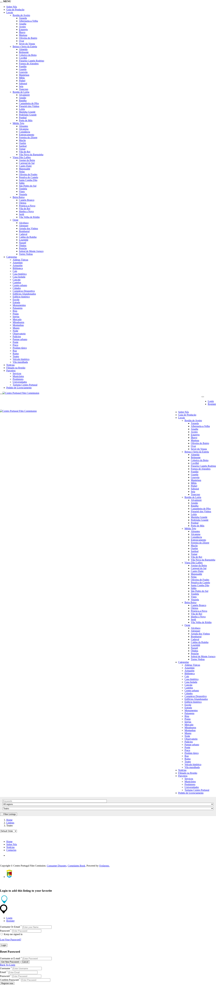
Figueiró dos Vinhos (29, 106)
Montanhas (18, 325)
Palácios (17, 336)
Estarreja (23, 29)
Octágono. (104, 865)
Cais (15, 271)
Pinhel (22, 80)
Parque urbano (20, 339)
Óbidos (22, 245)
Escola (16, 299)
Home (9, 820)
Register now (7, 983)
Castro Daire (25, 166)
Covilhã (23, 58)
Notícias (10, 365)
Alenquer (23, 225)
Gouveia (23, 72)
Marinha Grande (27, 112)
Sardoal (23, 146)
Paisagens (17, 308)
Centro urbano (20, 285)
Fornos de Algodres (29, 63)
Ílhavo (22, 32)
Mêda (22, 77)
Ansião (22, 97)
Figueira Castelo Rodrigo (31, 60)
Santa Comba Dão (28, 180)
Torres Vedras (26, 254)
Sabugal (23, 83)
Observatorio (19, 333)
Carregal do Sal (26, 163)
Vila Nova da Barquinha (31, 154)
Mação (22, 140)
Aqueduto (18, 262)
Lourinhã (23, 239)
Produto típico (20, 347)
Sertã (21, 214)
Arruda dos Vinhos (28, 228)
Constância (24, 131)
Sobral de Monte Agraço (31, 251)
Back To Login (7, 965)
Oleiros (22, 203)
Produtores (18, 379)
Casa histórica (20, 274)
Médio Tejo (18, 123)
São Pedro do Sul (27, 185)
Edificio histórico (21, 296)
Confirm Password (9, 980)
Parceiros (10, 370)
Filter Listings (9, 814)
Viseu (22, 191)
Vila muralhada (20, 362)
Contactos (11, 850)
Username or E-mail (10, 958)
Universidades (20, 382)
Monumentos (19, 305)
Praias (16, 313)
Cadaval (23, 234)
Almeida (23, 49)
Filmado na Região (15, 367)
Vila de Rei (24, 151)
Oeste (15, 220)
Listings (10, 822)
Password (5, 930)
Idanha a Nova (26, 211)
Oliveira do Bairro (28, 38)
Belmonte (24, 52)
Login (211, 401)
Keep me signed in (12, 934)
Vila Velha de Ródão (29, 217)
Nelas (22, 171)
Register (212, 404)
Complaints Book (76, 865)
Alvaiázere (24, 94)
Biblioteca (18, 268)
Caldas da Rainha (28, 237)
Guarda (22, 69)
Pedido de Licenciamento (19, 387)
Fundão (23, 66)
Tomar (22, 149)
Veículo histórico (21, 359)
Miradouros (18, 322)
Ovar (21, 40)
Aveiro (22, 26)
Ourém (22, 143)
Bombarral (24, 231)
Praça (15, 345)
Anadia (22, 23)
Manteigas (24, 75)
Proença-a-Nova (27, 205)
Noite (15, 330)
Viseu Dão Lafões (22, 157)
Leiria (22, 109)
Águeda (23, 18)
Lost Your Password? (10, 939)
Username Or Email (10, 927)
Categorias (11, 257)
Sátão (22, 183)
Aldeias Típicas (20, 259)
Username (5, 968)
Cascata (16, 279)
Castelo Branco (26, 200)
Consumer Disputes (56, 865)
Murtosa (23, 35)
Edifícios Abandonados (24, 293)
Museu (16, 328)
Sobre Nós (11, 6)
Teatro (16, 356)
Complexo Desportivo (24, 291)
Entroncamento (26, 134)
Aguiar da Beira (27, 160)
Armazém (17, 265)
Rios (15, 311)
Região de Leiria (21, 92)
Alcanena (23, 129)
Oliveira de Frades (28, 174)
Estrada (16, 302)
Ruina (16, 353)
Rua (15, 350)
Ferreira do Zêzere (28, 137)
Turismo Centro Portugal (25, 384)
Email (3, 972)
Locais (9, 12)
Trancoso (23, 89)
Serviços (17, 373)
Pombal (23, 117)
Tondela (23, 188)
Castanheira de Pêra (29, 103)
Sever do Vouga (27, 43)
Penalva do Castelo (28, 177)
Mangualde (24, 168)
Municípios (18, 376)
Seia (21, 86)
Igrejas (16, 316)
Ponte (15, 342)
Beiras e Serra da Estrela (25, 46)
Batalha (23, 100)
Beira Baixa (19, 197)
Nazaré (22, 242)
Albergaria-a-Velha (28, 21)
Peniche (23, 248)
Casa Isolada (19, 276)
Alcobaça (23, 222)
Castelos (17, 282)
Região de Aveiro (21, 15)
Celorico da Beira (28, 55)
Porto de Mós (25, 120)
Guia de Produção (15, 9)
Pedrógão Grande (28, 114)
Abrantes (23, 126)
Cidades (17, 288)
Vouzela (23, 194)
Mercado (17, 319)
